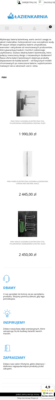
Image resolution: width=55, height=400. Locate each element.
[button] (7, 28)
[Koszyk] (48, 28)
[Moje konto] (34, 28)
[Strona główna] (27, 16)
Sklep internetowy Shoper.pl (27, 398)
